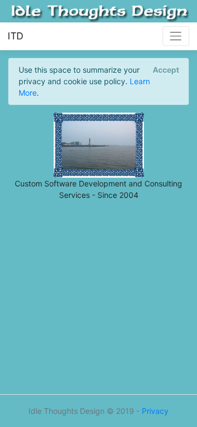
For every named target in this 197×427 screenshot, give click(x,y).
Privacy (155, 411)
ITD (16, 36)
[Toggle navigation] (176, 35)
